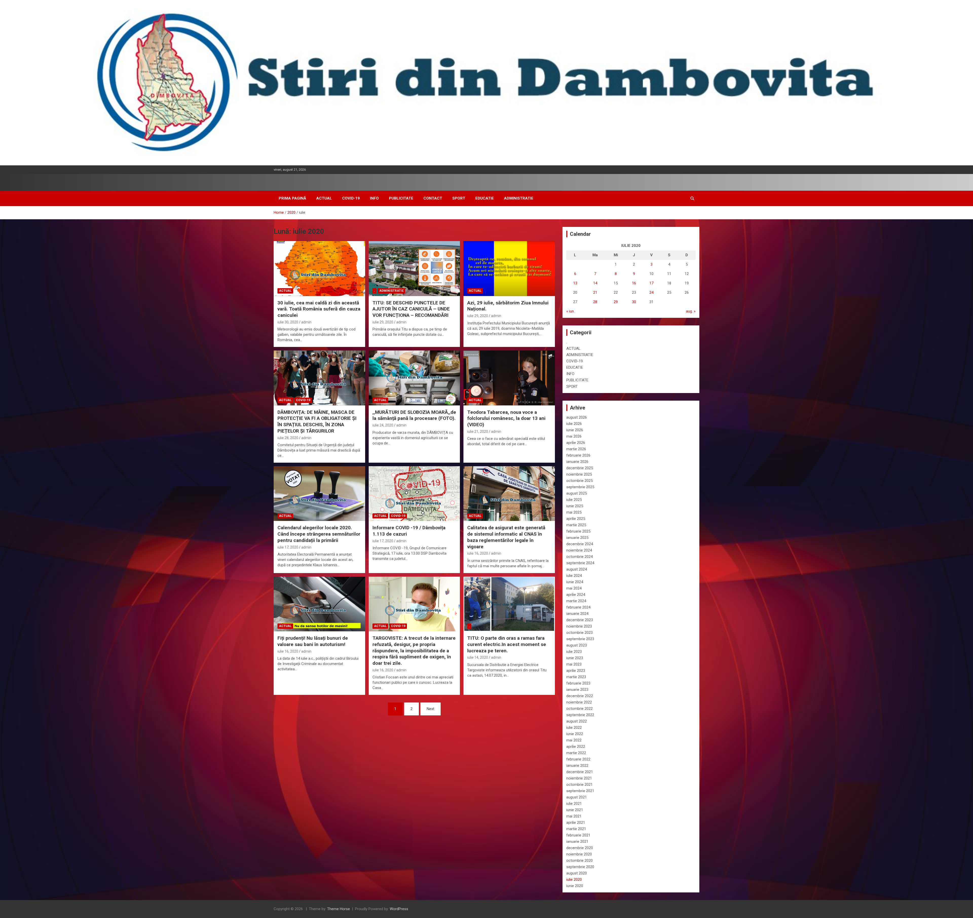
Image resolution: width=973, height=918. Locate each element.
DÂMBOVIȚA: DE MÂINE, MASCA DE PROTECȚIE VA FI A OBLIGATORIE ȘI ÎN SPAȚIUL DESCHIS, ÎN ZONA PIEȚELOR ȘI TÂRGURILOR (317, 421)
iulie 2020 (574, 879)
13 (575, 283)
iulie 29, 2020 (382, 322)
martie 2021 (576, 829)
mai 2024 (574, 588)
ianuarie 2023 (577, 689)
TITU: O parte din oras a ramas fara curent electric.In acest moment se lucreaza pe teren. (506, 644)
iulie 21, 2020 (477, 431)
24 (651, 292)
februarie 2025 (578, 531)
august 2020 (576, 873)
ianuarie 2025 (577, 537)
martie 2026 (576, 449)
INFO (374, 198)
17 (651, 283)
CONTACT (432, 198)
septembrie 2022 (580, 715)
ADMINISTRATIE (518, 198)
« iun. (570, 311)
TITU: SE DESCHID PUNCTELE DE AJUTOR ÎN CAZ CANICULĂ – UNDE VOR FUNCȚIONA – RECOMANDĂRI (411, 309)
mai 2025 (574, 512)
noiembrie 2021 (579, 778)
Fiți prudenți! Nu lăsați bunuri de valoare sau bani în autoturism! (312, 641)
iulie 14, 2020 (477, 657)
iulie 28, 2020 (287, 438)
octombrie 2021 (579, 784)
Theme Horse (338, 909)
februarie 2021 (578, 835)
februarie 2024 (578, 607)
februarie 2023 (578, 683)
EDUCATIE (484, 198)
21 (595, 292)
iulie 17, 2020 (287, 547)
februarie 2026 (578, 455)
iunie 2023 (574, 658)
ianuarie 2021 (577, 841)
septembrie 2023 (580, 639)
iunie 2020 (574, 886)
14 (595, 283)
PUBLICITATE (401, 198)
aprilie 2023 (575, 670)
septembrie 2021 (580, 791)
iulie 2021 (574, 803)
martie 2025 (576, 525)
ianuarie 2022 (577, 765)
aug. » (691, 311)
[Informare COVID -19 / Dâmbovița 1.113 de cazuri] (414, 493)
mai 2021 (574, 816)
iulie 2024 (574, 575)
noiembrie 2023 (579, 626)
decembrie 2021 (579, 772)
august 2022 (576, 721)
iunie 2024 (574, 582)
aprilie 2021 (575, 822)
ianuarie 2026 (577, 461)
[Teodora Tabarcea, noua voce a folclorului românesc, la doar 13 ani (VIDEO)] (509, 378)
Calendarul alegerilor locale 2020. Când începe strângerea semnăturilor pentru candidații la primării (318, 534)
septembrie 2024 (580, 563)
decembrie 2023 (579, 620)
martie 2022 (576, 753)
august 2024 (576, 569)
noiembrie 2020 (579, 854)
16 (634, 283)
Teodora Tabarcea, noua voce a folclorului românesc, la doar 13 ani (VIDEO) (506, 418)
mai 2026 (574, 436)
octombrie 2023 (579, 632)
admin (306, 322)
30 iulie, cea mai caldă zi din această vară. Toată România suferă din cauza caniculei (318, 309)
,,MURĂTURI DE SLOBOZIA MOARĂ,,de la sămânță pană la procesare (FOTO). (414, 415)
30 (634, 302)
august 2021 (576, 797)
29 (616, 302)
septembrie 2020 (580, 867)
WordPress (399, 909)
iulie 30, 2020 (287, 322)
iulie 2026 (574, 423)
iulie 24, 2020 (382, 425)
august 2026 (576, 417)
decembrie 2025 (579, 468)
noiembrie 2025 (579, 474)
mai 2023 (574, 664)
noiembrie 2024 (579, 550)
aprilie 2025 (575, 518)
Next (430, 709)
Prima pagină (292, 198)
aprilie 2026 (575, 442)
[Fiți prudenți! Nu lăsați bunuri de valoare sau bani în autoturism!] (319, 604)
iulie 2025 (574, 499)
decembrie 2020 (579, 848)
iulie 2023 (574, 651)
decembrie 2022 (579, 696)
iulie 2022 (574, 727)
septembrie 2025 (580, 487)
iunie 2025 (574, 506)
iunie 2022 (574, 734)
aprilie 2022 (575, 746)
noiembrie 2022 (579, 702)
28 (595, 302)
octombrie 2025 (579, 480)
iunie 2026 (574, 430)
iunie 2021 (574, 810)
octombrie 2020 (579, 860)
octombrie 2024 (579, 556)
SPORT (458, 198)
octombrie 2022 (579, 708)
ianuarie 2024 (577, 613)
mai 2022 (574, 740)
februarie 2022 (578, 759)
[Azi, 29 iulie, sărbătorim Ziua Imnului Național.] (509, 268)
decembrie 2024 (579, 544)
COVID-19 (351, 198)
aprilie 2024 (575, 594)
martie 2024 (576, 601)
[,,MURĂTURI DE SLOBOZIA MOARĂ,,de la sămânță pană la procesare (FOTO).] (414, 378)
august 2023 (576, 645)
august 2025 (576, 493)
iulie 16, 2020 (477, 553)
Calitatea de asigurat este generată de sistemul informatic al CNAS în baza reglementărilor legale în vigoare (506, 537)
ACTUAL (324, 198)
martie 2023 (576, 677)
